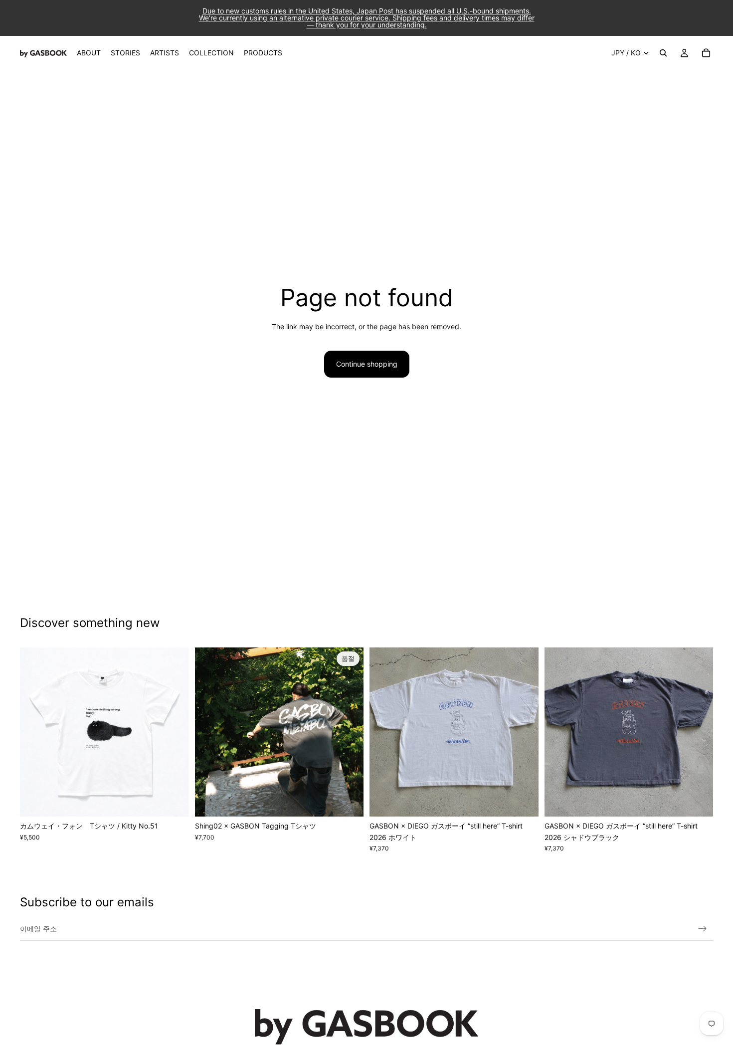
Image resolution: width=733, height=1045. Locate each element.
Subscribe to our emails (87, 902)
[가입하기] (702, 928)
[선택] (174, 801)
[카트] (706, 53)
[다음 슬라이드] (174, 732)
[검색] (663, 53)
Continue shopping (366, 364)
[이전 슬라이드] (35, 732)
